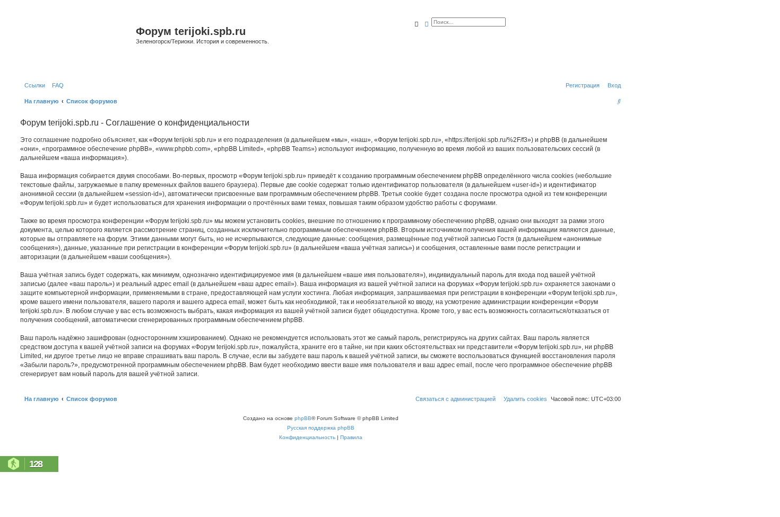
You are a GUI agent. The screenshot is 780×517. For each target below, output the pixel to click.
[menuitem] (56, 85)
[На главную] (77, 44)
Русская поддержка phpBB (320, 428)
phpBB (302, 418)
